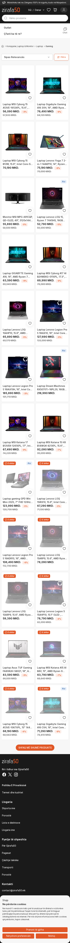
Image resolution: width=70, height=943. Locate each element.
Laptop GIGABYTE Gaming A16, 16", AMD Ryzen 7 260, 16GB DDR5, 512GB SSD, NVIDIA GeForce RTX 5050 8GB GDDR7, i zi (18, 275)
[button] (5, 900)
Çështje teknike (10, 860)
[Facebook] (4, 775)
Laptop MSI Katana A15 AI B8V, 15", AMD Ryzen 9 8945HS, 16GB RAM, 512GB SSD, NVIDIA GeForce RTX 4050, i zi (52, 669)
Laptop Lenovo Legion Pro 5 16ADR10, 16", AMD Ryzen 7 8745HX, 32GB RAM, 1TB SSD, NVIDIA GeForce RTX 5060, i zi (18, 557)
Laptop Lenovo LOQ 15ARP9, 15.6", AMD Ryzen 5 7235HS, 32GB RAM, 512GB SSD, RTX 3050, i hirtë (51, 557)
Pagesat (6, 853)
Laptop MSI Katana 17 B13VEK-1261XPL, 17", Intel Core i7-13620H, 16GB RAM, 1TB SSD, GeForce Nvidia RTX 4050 (18, 444)
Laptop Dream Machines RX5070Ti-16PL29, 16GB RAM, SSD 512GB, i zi (51, 388)
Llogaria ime (8, 830)
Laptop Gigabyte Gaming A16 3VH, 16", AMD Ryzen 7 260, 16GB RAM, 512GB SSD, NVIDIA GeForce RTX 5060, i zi (51, 106)
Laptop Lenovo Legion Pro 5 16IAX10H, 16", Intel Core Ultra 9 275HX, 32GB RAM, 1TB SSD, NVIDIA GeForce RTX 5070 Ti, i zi (18, 388)
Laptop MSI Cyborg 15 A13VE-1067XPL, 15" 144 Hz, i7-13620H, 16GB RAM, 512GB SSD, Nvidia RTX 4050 (17, 726)
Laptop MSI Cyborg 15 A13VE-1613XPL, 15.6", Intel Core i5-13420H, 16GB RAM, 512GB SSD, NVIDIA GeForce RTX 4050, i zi (15, 106)
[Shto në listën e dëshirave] (30, 98)
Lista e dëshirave (11, 822)
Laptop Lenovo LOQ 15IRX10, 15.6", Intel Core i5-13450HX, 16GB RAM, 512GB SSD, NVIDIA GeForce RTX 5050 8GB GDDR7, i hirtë (51, 500)
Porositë (6, 815)
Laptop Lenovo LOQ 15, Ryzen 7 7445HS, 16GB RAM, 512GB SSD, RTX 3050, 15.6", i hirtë (50, 219)
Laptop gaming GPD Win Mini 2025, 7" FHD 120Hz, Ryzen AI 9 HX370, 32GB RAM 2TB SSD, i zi (17, 500)
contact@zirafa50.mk (13, 890)
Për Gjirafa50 (9, 845)
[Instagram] (16, 775)
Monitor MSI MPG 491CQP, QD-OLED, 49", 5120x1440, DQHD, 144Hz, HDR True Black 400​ (18, 219)
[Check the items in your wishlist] (48, 10)
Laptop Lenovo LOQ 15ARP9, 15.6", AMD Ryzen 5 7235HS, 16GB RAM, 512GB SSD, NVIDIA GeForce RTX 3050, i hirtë (17, 613)
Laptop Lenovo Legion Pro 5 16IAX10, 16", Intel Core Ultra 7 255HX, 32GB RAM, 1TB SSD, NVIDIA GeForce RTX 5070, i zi (52, 331)
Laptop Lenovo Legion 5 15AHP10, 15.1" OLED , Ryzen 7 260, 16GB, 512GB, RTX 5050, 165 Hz (52, 613)
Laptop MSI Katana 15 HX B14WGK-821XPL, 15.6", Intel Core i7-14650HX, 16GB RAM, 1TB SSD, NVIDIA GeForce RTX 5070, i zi (51, 444)
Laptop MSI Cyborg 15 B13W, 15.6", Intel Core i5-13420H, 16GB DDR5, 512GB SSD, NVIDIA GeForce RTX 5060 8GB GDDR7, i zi (17, 162)
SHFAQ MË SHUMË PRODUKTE (35, 747)
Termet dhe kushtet (12, 792)
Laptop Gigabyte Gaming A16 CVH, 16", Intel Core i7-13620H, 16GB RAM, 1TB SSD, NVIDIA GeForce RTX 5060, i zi (52, 726)
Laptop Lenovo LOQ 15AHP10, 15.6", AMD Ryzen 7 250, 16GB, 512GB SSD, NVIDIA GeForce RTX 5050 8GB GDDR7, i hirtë (17, 331)
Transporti (7, 867)
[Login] (63, 9)
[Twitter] (10, 775)
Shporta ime (8, 808)
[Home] (2, 46)
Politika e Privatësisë (14, 785)
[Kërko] (5, 18)
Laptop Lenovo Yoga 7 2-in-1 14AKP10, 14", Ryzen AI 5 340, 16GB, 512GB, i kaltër (51, 162)
